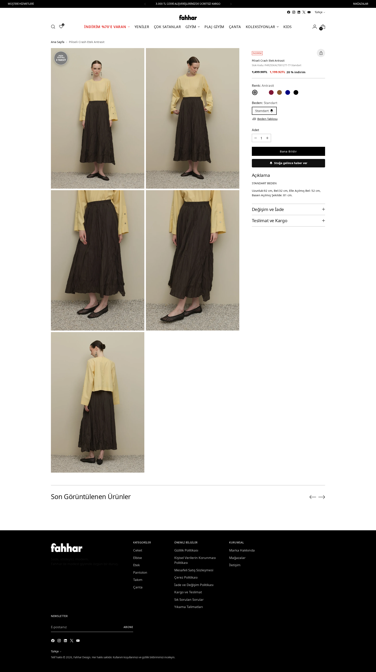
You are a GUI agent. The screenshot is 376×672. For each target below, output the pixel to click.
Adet (255, 129)
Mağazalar (237, 557)
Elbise (137, 557)
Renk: (263, 85)
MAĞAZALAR (360, 3)
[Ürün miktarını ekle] (267, 138)
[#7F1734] (271, 92)
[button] (288, 163)
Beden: (264, 102)
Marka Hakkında (242, 550)
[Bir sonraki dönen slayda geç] (321, 497)
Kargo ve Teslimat (188, 592)
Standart (262, 111)
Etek (136, 565)
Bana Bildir (288, 151)
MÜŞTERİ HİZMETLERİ (21, 3)
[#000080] (287, 92)
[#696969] (254, 92)
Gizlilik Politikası (186, 550)
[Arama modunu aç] (53, 27)
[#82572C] (279, 92)
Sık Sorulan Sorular (189, 599)
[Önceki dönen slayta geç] (312, 497)
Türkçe (318, 12)
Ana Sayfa (57, 42)
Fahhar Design (81, 657)
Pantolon (140, 572)
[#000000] (296, 92)
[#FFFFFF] (263, 92)
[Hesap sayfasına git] (315, 27)
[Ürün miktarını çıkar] (255, 138)
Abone (128, 627)
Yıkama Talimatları (188, 606)
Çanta (138, 587)
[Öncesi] (145, 4)
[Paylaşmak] (321, 53)
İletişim (234, 565)
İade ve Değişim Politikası (193, 585)
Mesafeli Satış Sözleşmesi (193, 570)
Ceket (137, 550)
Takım (137, 579)
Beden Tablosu (267, 119)
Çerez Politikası (186, 577)
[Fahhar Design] (188, 17)
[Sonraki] (231, 4)
